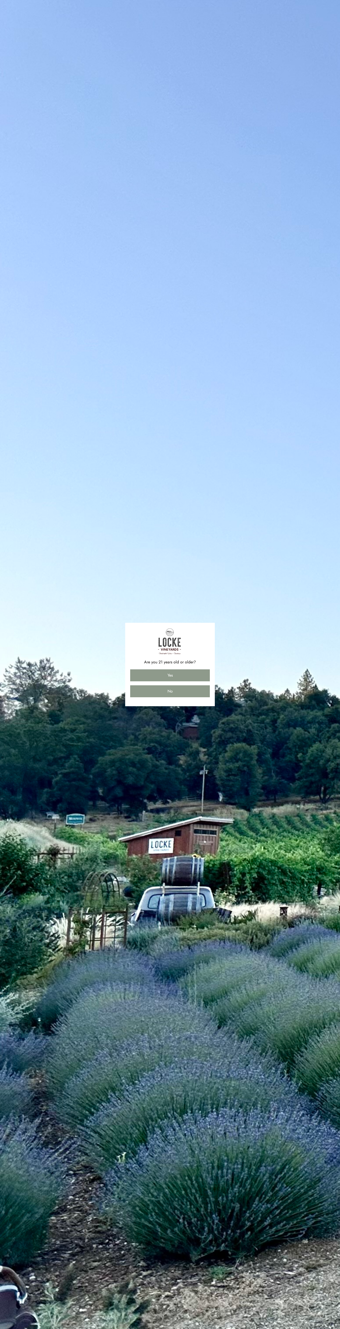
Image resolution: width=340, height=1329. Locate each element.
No (170, 691)
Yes (170, 675)
